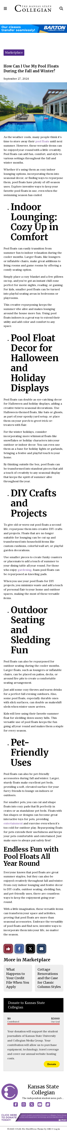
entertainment (13, 823)
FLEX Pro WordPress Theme (30, 1129)
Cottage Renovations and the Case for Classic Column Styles (49, 978)
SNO (49, 1129)
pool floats (42, 141)
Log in (57, 1129)
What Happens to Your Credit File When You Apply (17, 978)
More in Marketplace (27, 960)
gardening (24, 570)
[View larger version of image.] (33, 107)
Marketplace (14, 53)
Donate (51, 1064)
